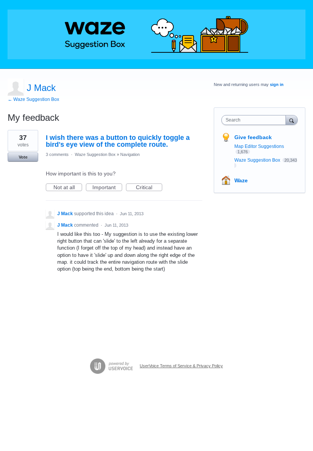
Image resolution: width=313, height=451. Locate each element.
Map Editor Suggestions (259, 146)
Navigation (130, 154)
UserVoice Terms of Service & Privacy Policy (181, 365)
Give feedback (253, 137)
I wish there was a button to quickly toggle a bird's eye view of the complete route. (118, 141)
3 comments (57, 154)
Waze (241, 180)
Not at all (67, 187)
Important (107, 187)
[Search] (292, 120)
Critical (149, 187)
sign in (277, 84)
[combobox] (255, 120)
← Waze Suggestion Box (33, 99)
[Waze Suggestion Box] (156, 34)
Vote (23, 157)
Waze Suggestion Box (95, 154)
